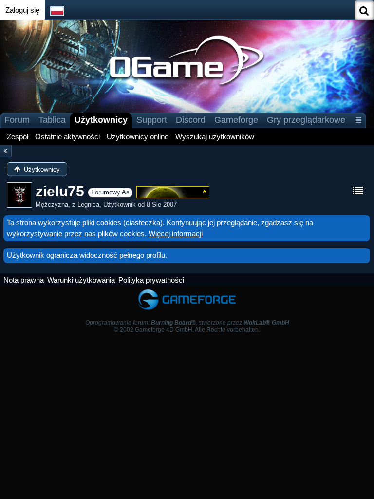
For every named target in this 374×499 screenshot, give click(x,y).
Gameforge (236, 120)
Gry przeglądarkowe (306, 120)
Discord (191, 120)
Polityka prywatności (151, 280)
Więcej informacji (176, 234)
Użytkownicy (101, 120)
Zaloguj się (22, 10)
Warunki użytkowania (81, 280)
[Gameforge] (187, 291)
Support (151, 120)
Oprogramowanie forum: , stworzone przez (187, 322)
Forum (17, 120)
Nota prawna (23, 280)
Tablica (52, 120)
